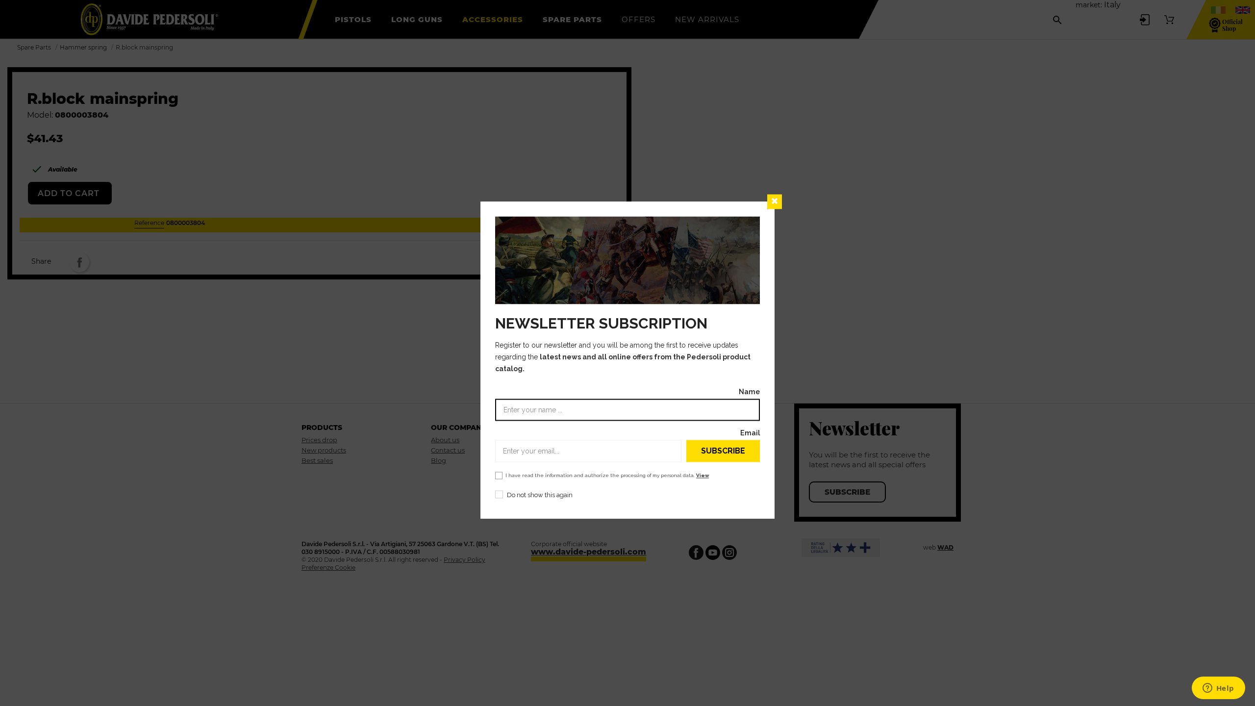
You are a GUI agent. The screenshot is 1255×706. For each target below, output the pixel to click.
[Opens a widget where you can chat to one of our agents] (1218, 689)
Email (750, 433)
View (702, 476)
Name (749, 392)
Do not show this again (540, 495)
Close (774, 201)
